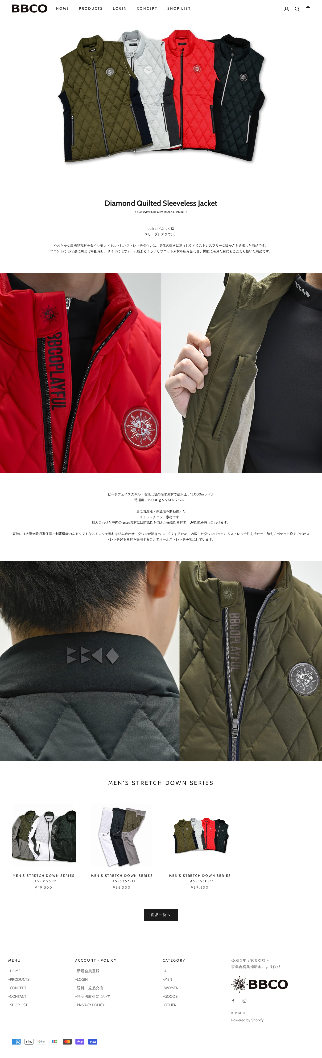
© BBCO (238, 1013)
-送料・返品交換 (89, 988)
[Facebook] (233, 1001)
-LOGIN (81, 979)
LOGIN (120, 8)
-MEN (167, 979)
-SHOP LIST (18, 1005)
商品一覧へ (161, 915)
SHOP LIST (179, 8)
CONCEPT (147, 8)
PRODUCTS (91, 8)
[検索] (297, 8)
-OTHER (169, 1005)
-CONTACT (17, 996)
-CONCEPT (17, 988)
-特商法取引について (93, 996)
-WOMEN (170, 988)
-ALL (166, 971)
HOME (62, 8)
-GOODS (170, 996)
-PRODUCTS (18, 979)
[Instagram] (244, 1001)
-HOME (14, 971)
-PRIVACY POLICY (89, 1005)
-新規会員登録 (87, 971)
